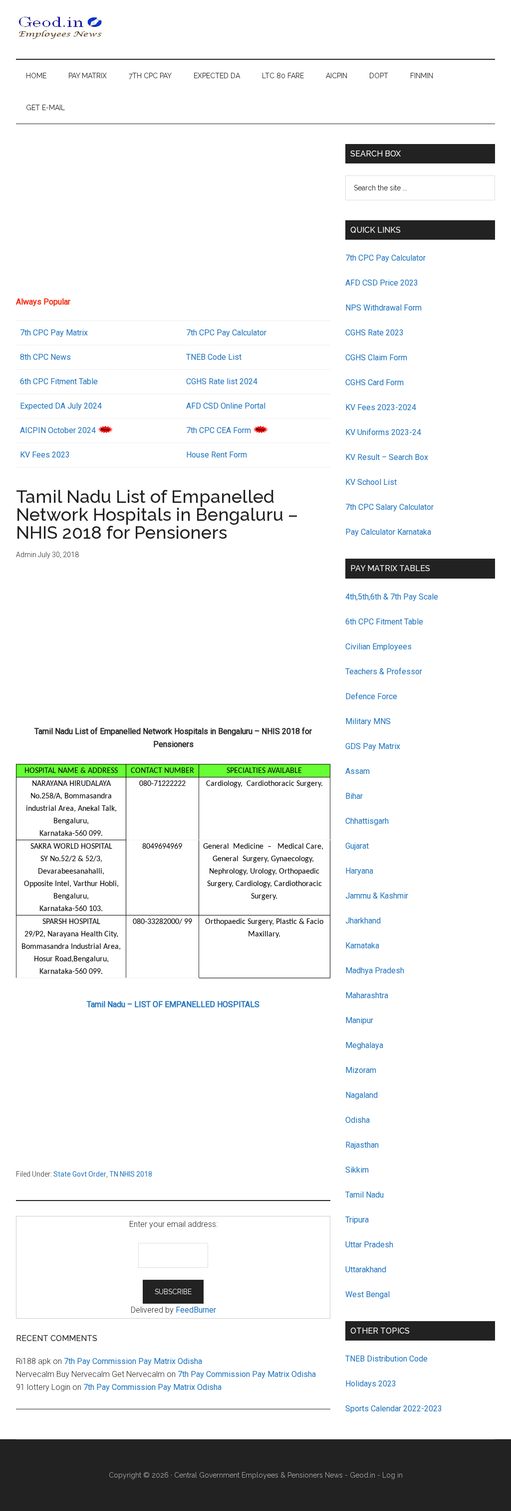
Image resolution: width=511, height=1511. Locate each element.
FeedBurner (196, 1310)
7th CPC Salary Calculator (389, 507)
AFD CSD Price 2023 (381, 283)
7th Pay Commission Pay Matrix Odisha (133, 1361)
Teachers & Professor (383, 671)
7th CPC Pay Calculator (226, 332)
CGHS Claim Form (376, 357)
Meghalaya (364, 1045)
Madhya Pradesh (374, 970)
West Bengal (367, 1294)
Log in (392, 1475)
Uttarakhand (365, 1269)
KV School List (371, 482)
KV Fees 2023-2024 (380, 407)
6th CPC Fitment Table (384, 621)
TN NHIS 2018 (130, 1174)
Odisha (357, 1120)
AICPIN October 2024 (58, 430)
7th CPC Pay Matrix (54, 332)
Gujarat (357, 846)
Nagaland (361, 1095)
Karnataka (362, 945)
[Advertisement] (173, 214)
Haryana (359, 871)
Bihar (354, 796)
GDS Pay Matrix (372, 746)
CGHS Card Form (374, 382)
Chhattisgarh (367, 821)
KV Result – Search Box (386, 457)
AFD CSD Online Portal (225, 406)
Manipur (359, 1020)
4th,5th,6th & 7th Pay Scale (391, 597)
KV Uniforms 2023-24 (383, 432)
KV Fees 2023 (45, 454)
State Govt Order (79, 1174)
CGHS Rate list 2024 (221, 381)
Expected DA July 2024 (61, 406)
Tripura (357, 1219)
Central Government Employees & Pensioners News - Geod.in (274, 1475)
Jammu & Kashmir (376, 896)
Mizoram (360, 1070)
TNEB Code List (214, 357)
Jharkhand (363, 920)
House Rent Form (216, 454)
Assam (357, 771)
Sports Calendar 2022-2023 (393, 1408)
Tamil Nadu (364, 1195)
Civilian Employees (378, 646)
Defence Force (371, 696)
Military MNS (368, 721)
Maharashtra (366, 995)
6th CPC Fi (38, 381)
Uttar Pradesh (369, 1244)
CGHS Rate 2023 (374, 332)
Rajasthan (362, 1145)
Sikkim (357, 1170)
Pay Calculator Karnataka (388, 532)
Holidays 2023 (371, 1383)
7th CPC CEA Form (218, 430)
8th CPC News (45, 357)
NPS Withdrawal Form (383, 307)
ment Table (78, 381)
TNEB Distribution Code (386, 1358)
